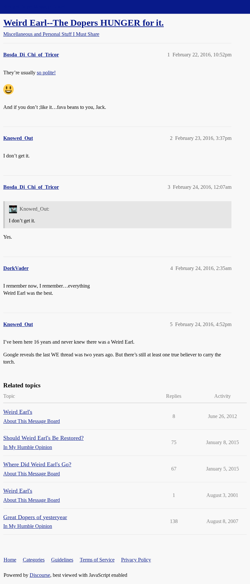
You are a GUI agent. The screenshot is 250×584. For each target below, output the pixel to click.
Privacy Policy (136, 559)
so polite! (46, 72)
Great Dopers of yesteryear (35, 517)
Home (10, 559)
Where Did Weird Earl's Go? (37, 464)
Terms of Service (97, 559)
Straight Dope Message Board (34, 6)
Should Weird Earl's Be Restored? (43, 438)
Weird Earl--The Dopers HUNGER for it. (83, 23)
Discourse (40, 575)
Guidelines (62, 559)
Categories (34, 559)
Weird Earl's (17, 412)
